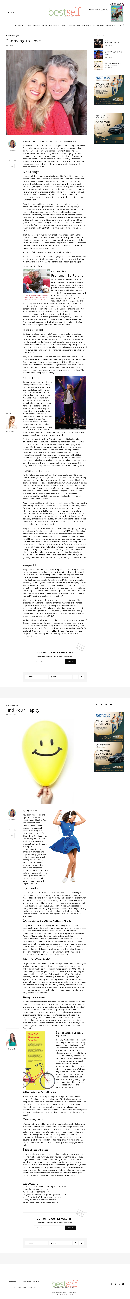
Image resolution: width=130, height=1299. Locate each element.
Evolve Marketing (68, 1294)
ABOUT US (12, 1281)
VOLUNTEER (104, 11)
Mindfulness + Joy (12, 35)
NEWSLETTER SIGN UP (95, 9)
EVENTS (104, 9)
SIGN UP (70, 661)
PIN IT (38, 269)
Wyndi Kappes (12, 150)
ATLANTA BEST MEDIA (24, 1281)
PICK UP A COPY (33, 1287)
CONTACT (36, 1281)
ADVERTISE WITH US (19, 1287)
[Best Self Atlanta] (65, 12)
